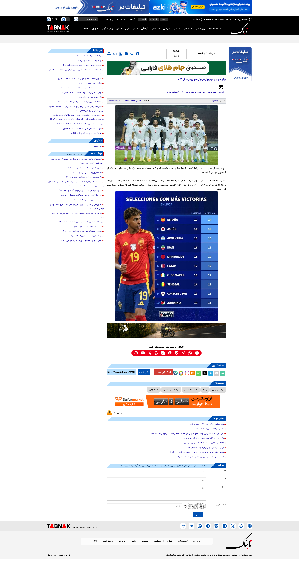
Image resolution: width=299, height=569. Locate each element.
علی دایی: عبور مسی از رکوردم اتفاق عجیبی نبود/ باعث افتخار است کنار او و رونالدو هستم (187, 433)
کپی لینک (143, 372)
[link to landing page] (239, 28)
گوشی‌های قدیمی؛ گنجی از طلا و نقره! (86, 236)
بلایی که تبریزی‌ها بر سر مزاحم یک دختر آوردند (83, 168)
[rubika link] (197, 353)
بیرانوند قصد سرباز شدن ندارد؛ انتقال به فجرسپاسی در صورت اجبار (218, 39)
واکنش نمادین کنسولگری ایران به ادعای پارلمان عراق (80, 222)
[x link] (149, 353)
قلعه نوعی (153, 389)
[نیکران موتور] (166, 330)
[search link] (76, 19)
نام (225, 470)
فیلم (127, 29)
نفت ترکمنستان (191, 389)
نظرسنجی (121, 19)
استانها (85, 29)
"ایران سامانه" (52, 555)
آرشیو (132, 19)
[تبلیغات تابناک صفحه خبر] (240, 64)
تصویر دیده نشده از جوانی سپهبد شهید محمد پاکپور (80, 78)
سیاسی (166, 29)
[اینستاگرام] (186, 372)
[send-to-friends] (114, 53)
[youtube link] (143, 353)
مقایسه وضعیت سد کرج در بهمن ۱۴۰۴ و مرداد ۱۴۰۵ (80, 190)
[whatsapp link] (190, 353)
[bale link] (176, 353)
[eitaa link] (156, 353)
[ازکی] (201, 7)
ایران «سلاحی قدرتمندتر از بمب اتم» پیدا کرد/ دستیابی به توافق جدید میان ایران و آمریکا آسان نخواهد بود (76, 184)
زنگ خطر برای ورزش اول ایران (89, 83)
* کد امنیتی (221, 505)
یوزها (205, 389)
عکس (119, 29)
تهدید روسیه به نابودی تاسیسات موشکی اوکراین (81, 65)
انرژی (135, 29)
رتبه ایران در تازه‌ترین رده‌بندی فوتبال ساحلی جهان (203, 438)
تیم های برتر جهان (171, 389)
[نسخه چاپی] (222, 373)
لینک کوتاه (165, 372)
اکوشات (153, 19)
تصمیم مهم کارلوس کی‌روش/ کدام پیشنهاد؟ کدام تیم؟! (201, 457)
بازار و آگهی (107, 29)
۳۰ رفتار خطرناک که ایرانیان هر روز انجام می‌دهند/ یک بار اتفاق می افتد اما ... (76, 72)
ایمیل (223, 479)
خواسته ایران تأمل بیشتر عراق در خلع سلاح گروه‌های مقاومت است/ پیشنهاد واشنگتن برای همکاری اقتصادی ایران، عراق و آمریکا (77, 117)
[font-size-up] (137, 53)
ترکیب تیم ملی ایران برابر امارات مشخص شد (205, 447)
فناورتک (142, 19)
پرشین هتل (97, 146)
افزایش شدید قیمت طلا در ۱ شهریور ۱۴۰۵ (84, 177)
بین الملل (200, 29)
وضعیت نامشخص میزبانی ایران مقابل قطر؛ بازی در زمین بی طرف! (197, 452)
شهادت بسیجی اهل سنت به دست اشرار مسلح (82, 128)
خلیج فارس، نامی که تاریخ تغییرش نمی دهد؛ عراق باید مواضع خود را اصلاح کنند (77, 206)
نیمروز (164, 19)
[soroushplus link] (170, 353)
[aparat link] (136, 353)
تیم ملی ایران (218, 389)
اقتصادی (188, 29)
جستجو (145, 541)
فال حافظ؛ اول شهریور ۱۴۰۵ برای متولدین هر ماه (81, 195)
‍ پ (131, 54)
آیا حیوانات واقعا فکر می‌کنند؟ (89, 60)
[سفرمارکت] (166, 401)
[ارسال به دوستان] (216, 373)
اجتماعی (156, 29)
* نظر (223, 487)
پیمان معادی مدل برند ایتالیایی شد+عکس (84, 200)
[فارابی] (166, 68)
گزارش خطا (118, 412)
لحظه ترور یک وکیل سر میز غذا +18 (87, 172)
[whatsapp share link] (198, 373)
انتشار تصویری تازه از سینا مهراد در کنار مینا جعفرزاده (80, 102)
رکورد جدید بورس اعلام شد (90, 97)
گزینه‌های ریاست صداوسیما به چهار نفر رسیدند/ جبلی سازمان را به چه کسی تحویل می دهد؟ (77, 161)
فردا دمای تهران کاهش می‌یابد (89, 56)
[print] (109, 53)
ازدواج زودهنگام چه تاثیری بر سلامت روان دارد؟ (82, 231)
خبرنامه (169, 541)
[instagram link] (163, 353)
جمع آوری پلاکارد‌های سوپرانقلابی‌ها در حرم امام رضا (81, 240)
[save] (120, 54)
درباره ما (196, 541)
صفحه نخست (215, 29)
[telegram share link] (210, 373)
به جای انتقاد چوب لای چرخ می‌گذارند (86, 133)
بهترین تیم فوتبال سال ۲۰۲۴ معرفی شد (207, 424)
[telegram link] (183, 353)
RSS (95, 541)
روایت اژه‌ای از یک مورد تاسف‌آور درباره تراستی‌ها (82, 92)
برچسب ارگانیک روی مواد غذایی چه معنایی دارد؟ (81, 88)
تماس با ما (183, 541)
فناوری (95, 29)
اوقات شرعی (107, 541)
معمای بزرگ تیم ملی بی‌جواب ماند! (209, 429)
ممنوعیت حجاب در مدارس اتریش (87, 226)
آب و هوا (122, 541)
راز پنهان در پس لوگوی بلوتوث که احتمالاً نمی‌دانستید (79, 124)
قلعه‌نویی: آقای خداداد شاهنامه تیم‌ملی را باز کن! (204, 443)
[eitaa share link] (192, 373)
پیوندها (109, 19)
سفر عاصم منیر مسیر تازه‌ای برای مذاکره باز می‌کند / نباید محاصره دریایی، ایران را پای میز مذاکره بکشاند (76, 108)
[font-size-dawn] (126, 53)
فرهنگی (144, 29)
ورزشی (177, 29)
